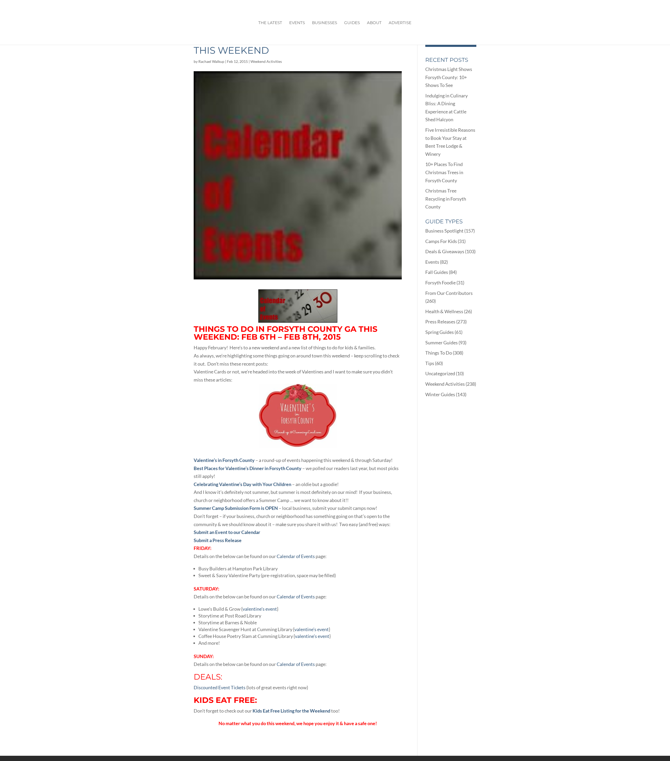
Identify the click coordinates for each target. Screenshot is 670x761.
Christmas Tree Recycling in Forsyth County (445, 198)
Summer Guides (441, 342)
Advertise (400, 23)
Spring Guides (439, 332)
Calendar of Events (296, 556)
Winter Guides (440, 394)
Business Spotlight (444, 231)
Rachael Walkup (211, 61)
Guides (352, 23)
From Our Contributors (449, 293)
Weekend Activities (266, 61)
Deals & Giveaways (444, 251)
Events (297, 23)
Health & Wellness (444, 311)
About (374, 23)
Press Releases (440, 321)
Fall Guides (436, 272)
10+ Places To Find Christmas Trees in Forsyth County (444, 172)
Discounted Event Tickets (219, 687)
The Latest (270, 23)
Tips (429, 363)
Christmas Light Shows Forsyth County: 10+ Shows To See (448, 77)
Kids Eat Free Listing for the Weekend (291, 711)
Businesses (324, 23)
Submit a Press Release (218, 540)
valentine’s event (260, 609)
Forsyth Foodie (440, 282)
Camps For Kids (441, 241)
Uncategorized (440, 373)
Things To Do (438, 353)
